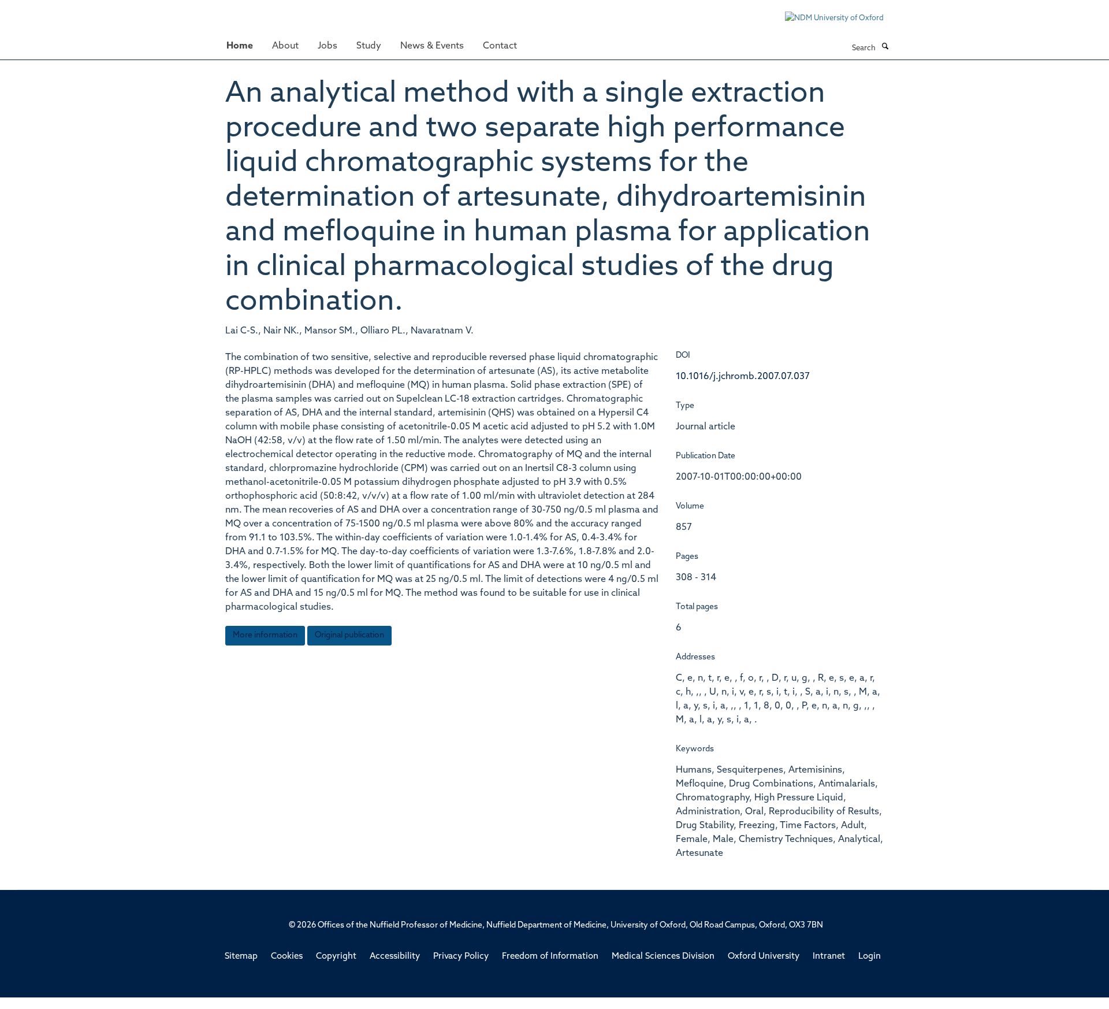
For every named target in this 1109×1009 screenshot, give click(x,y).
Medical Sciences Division (663, 956)
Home (239, 46)
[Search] (885, 47)
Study (368, 46)
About (285, 46)
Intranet (829, 956)
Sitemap (241, 956)
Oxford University (763, 956)
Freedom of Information (550, 956)
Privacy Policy (461, 956)
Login (869, 956)
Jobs (327, 46)
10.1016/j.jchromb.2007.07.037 (743, 376)
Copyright (336, 956)
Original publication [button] (349, 635)
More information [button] (265, 635)
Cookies (287, 956)
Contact (500, 46)
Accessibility (395, 956)
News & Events (432, 46)
